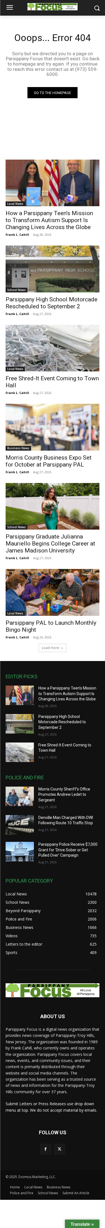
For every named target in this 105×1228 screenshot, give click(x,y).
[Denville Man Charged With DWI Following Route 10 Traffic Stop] (20, 825)
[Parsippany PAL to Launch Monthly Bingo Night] (52, 592)
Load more (50, 647)
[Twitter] (59, 1149)
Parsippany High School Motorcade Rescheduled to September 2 (51, 303)
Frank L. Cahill (17, 234)
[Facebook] (45, 1149)
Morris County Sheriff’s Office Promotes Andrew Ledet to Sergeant (64, 794)
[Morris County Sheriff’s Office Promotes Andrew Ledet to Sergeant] (20, 796)
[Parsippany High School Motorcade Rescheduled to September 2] (52, 269)
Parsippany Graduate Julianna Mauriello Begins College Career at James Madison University (50, 543)
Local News (15, 204)
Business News (18, 448)
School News (16, 290)
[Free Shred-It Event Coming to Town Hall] (52, 348)
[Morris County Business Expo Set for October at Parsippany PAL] (52, 427)
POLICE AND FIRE (25, 777)
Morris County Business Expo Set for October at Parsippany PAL (49, 461)
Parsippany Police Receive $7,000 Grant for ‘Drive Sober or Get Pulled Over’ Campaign (67, 849)
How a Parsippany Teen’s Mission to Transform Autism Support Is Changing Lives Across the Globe (49, 220)
